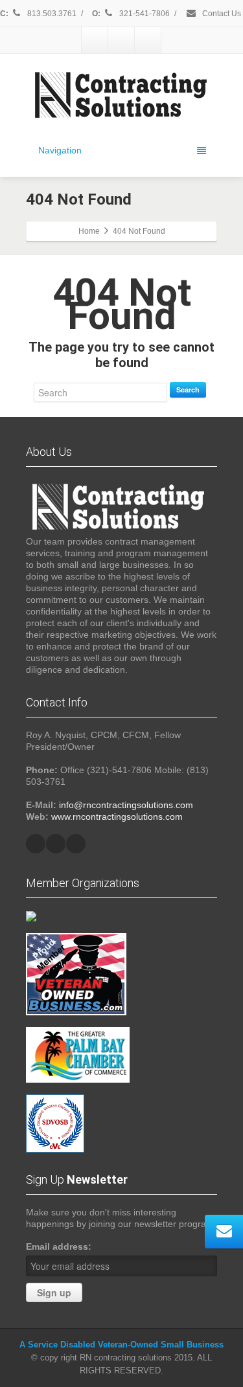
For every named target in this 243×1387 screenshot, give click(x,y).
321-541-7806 (144, 13)
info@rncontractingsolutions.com (126, 805)
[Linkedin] (121, 40)
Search (188, 389)
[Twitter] (95, 40)
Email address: (58, 1246)
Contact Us (220, 13)
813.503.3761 (50, 13)
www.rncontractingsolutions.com (117, 816)
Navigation (60, 150)
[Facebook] (148, 40)
